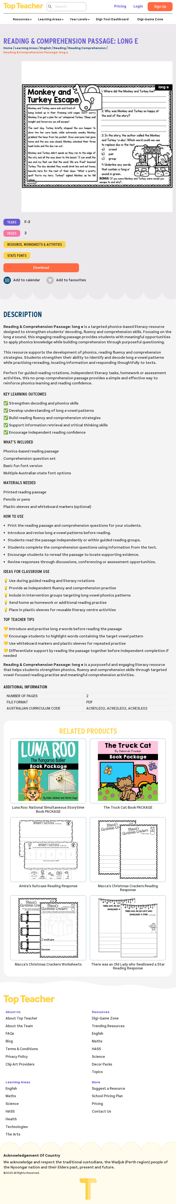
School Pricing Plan (107, 1096)
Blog (9, 1041)
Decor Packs (102, 1064)
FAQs (10, 1033)
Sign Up (160, 6)
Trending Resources (108, 1026)
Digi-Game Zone (150, 19)
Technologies (17, 1127)
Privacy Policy (17, 1056)
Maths (97, 1041)
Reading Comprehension (87, 48)
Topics (97, 1072)
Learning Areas (26, 48)
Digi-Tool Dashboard (112, 19)
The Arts (13, 1134)
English (45, 48)
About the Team (19, 1026)
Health (11, 1119)
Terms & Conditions (22, 1049)
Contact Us (101, 1111)
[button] (21, 280)
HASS (96, 1049)
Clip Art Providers (20, 1064)
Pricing (120, 6)
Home (7, 48)
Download (41, 267)
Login (138, 6)
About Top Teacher (21, 1018)
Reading (59, 48)
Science (98, 1056)
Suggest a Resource (108, 1088)
